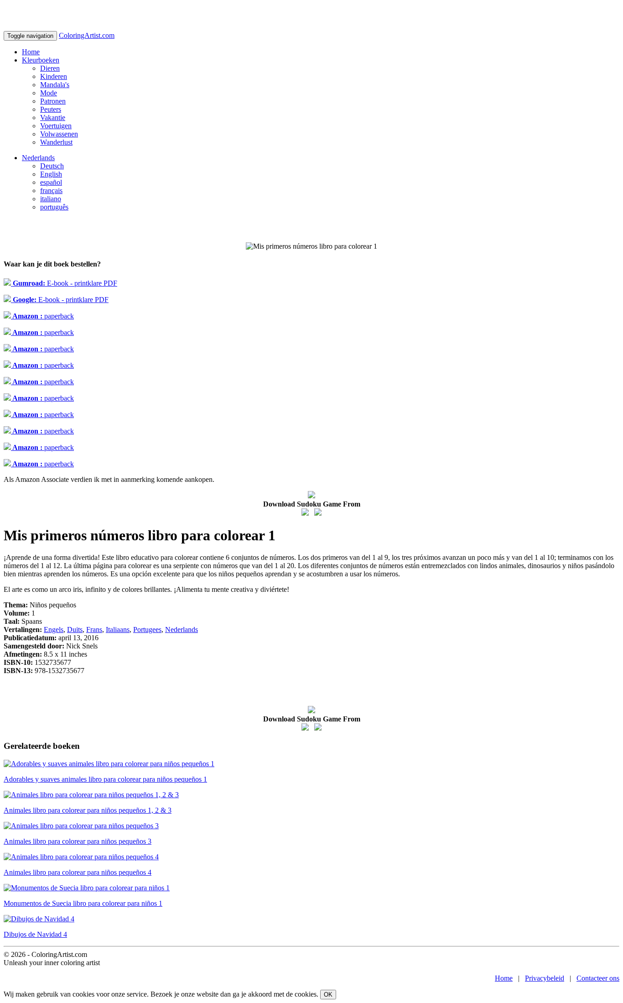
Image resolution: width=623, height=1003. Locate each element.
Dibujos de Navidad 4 (35, 934)
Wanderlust (56, 142)
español (51, 182)
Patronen (53, 101)
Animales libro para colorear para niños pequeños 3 (77, 841)
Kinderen (53, 76)
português (54, 207)
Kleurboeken (40, 60)
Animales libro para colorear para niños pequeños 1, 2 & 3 (87, 810)
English (51, 174)
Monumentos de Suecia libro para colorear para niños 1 (83, 903)
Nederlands (38, 158)
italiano (50, 199)
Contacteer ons (597, 978)
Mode (48, 93)
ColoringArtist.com (86, 35)
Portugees (147, 629)
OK (328, 994)
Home (31, 52)
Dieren (50, 68)
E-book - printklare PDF (64, 283)
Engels (53, 629)
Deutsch (52, 166)
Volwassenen (59, 134)
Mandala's (54, 85)
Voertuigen (56, 126)
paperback (42, 316)
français (51, 190)
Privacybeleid (544, 978)
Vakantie (52, 117)
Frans (94, 629)
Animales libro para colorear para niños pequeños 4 (77, 872)
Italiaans (118, 629)
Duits (75, 629)
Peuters (50, 109)
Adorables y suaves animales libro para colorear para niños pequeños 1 (105, 779)
